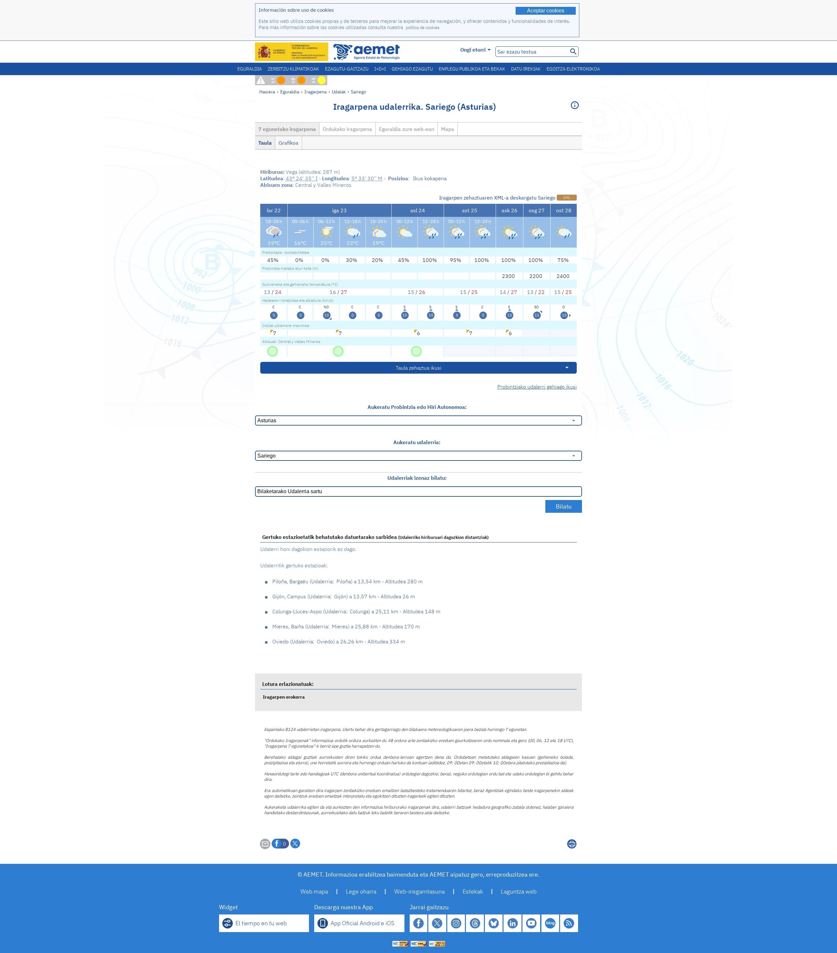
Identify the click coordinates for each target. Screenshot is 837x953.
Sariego (358, 92)
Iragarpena (315, 92)
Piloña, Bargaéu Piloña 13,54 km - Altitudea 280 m (347, 581)
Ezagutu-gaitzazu (346, 69)
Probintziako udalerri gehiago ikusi (537, 386)
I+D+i (380, 69)
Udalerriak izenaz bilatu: (417, 478)
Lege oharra (361, 891)
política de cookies (422, 27)
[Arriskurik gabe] (272, 350)
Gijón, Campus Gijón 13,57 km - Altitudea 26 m (343, 596)
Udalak (339, 92)
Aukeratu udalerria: (416, 442)
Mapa (447, 129)
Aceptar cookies (545, 10)
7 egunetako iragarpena (287, 129)
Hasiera (267, 92)
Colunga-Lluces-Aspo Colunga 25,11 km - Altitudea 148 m (356, 611)
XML (566, 197)
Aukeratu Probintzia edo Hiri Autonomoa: (417, 407)
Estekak (473, 891)
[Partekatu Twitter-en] (295, 843)
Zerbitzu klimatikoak (293, 69)
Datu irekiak (526, 69)
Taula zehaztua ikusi (418, 367)
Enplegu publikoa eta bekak (472, 69)
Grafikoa (289, 142)
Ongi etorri (473, 49)
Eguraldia (249, 69)
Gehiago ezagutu (412, 69)
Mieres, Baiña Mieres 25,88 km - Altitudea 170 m (346, 626)
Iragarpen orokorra (284, 697)
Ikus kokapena (430, 178)
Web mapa (314, 891)
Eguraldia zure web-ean (406, 129)
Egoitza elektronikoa (573, 69)
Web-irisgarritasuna (419, 891)
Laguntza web (519, 891)
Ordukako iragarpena (347, 129)
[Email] (265, 847)
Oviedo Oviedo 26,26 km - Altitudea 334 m (338, 641)
